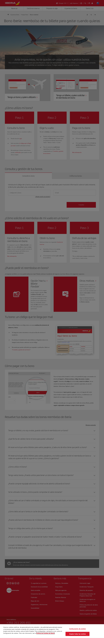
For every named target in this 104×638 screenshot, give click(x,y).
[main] (52, 631)
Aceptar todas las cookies (77, 634)
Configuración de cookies (77, 629)
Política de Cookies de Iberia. (45, 633)
